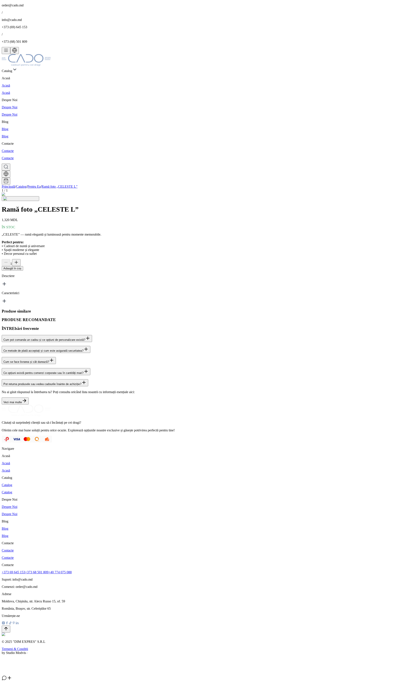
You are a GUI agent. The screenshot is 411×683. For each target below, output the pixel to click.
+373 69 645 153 (13, 572)
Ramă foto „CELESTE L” (59, 186)
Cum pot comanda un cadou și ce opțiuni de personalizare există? (44, 339)
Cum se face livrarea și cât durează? (26, 361)
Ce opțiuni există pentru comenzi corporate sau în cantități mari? (43, 373)
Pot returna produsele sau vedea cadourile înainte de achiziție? (42, 384)
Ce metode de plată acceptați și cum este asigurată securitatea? (43, 350)
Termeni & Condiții (15, 649)
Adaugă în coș (12, 268)
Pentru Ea (34, 186)
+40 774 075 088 (60, 572)
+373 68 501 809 (36, 572)
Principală (8, 186)
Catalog (21, 186)
